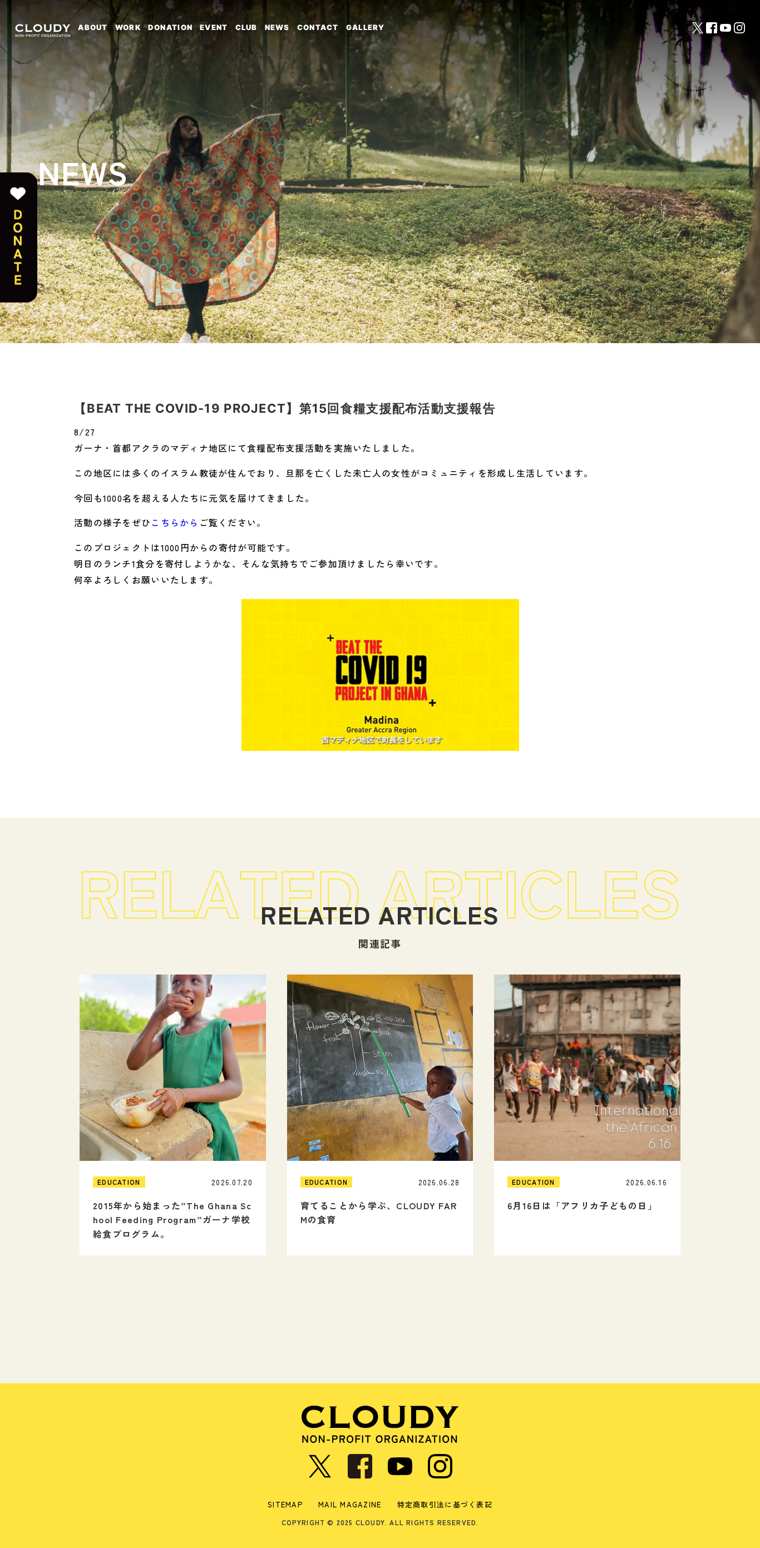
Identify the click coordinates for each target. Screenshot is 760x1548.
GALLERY (365, 27)
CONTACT (318, 27)
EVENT (214, 27)
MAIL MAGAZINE (350, 1504)
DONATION (170, 27)
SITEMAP (285, 1504)
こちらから (175, 522)
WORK (128, 27)
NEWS (277, 27)
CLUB (246, 27)
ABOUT (92, 27)
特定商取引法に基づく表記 (444, 1504)
